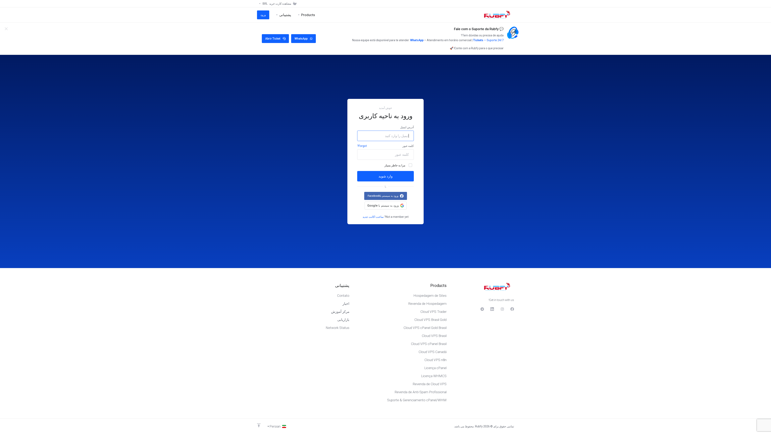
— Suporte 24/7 (493, 40)
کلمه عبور (408, 145)
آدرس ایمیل (407, 127)
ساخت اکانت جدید (373, 216)
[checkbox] (410, 165)
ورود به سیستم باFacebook (383, 195)
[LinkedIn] (492, 309)
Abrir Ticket (272, 38)
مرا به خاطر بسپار (394, 165)
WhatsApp (416, 40)
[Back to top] (259, 425)
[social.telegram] (482, 309)
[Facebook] (512, 309)
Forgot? (362, 145)
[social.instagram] (502, 309)
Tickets (478, 40)
